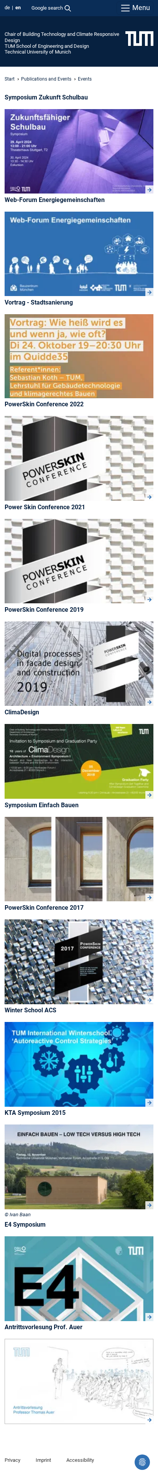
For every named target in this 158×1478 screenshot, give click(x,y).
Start (10, 79)
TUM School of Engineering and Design (47, 46)
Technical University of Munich (38, 52)
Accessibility (80, 1460)
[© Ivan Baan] (79, 1166)
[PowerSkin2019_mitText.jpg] (79, 663)
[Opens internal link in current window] (79, 961)
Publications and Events (46, 79)
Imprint (43, 1460)
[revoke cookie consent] (142, 1462)
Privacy (12, 1460)
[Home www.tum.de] (139, 38)
